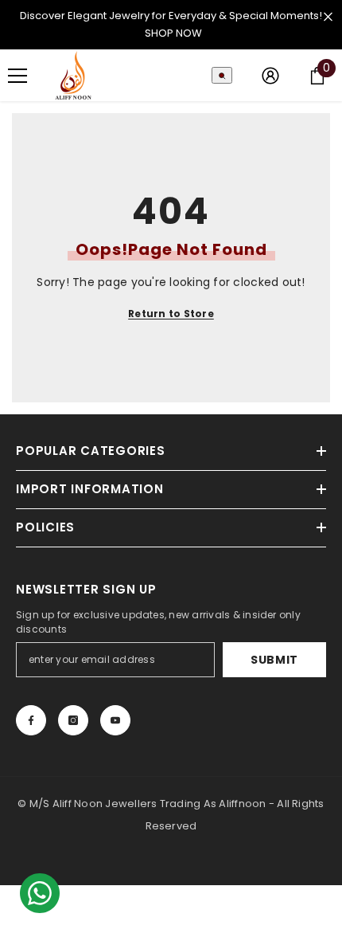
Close (328, 17)
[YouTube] (115, 720)
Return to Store (171, 313)
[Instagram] (73, 720)
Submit (274, 660)
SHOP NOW (173, 33)
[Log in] (270, 75)
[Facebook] (31, 720)
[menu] (17, 75)
